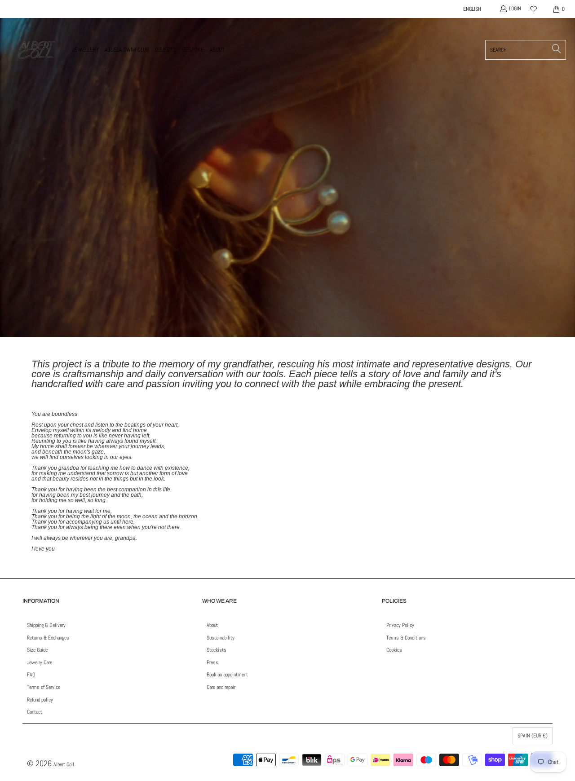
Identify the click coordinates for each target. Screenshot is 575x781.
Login (515, 8)
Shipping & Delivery (46, 625)
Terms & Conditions (406, 637)
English (472, 9)
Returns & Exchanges (48, 637)
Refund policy (40, 699)
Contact (34, 711)
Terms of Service (43, 687)
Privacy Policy (400, 625)
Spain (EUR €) (533, 735)
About (212, 625)
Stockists (216, 649)
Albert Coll (63, 764)
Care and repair (221, 687)
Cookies (394, 649)
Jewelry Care (39, 662)
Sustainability (220, 637)
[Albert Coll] (36, 49)
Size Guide (37, 649)
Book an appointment (227, 674)
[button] (85, 50)
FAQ (31, 674)
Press (212, 662)
